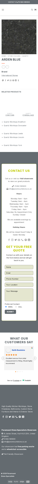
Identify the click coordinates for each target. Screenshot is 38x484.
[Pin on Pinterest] (13, 80)
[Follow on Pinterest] (26, 240)
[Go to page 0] (15, 371)
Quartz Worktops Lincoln (14, 137)
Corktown (9, 115)
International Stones (10, 75)
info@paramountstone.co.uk (20, 189)
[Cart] (35, 9)
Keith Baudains (18, 350)
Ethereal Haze (28, 115)
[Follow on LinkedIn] (29, 240)
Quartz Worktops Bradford (14, 122)
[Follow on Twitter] (16, 240)
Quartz (25, 56)
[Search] (32, 10)
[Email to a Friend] (10, 80)
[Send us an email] (19, 240)
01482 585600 (24, 2)
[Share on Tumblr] (18, 80)
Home (4, 56)
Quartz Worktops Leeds (13, 133)
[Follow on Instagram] (12, 240)
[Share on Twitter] (8, 80)
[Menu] (3, 9)
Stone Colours (14, 56)
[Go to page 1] (17, 371)
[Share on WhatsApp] (3, 80)
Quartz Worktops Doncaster (15, 125)
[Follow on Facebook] (9, 240)
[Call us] (22, 240)
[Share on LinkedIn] (16, 80)
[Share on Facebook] (5, 80)
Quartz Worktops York (13, 145)
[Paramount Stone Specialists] (19, 9)
